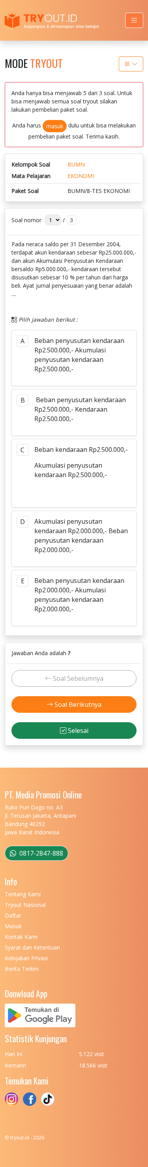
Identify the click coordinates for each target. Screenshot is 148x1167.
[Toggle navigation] (134, 20)
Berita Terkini (22, 968)
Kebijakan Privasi (26, 958)
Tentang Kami (23, 894)
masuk (54, 126)
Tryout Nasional (25, 904)
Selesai (77, 730)
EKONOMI (80, 176)
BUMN (76, 164)
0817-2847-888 (40, 853)
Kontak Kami (21, 936)
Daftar (13, 915)
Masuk (13, 926)
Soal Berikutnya (77, 704)
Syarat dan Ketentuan (32, 947)
